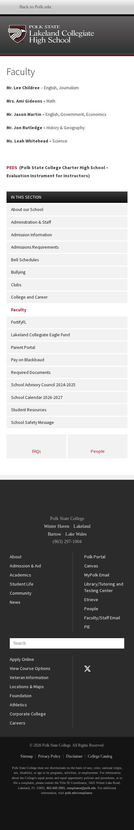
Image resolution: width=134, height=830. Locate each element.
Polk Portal (94, 557)
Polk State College (65, 498)
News (15, 602)
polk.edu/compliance (78, 793)
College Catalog (100, 756)
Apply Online (22, 659)
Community (21, 593)
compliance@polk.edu (81, 788)
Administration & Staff (31, 222)
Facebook (87, 659)
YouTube (87, 677)
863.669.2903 (56, 788)
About (15, 557)
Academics (20, 575)
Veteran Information (29, 677)
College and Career (29, 297)
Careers (17, 723)
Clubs (16, 285)
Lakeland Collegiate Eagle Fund (40, 335)
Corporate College (28, 714)
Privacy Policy (49, 756)
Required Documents (30, 372)
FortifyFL (18, 322)
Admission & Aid (25, 566)
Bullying (18, 272)
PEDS (12, 167)
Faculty (18, 310)
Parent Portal (23, 347)
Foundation (21, 696)
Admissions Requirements (35, 247)
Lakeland (82, 526)
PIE (87, 627)
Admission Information (31, 235)
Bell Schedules (25, 260)
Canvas (91, 566)
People (98, 451)
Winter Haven (56, 526)
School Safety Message (32, 422)
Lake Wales (76, 534)
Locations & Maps (27, 686)
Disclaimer (74, 756)
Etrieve (91, 599)
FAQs (36, 451)
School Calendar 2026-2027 (36, 397)
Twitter (87, 668)
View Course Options (30, 668)
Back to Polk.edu (35, 7)
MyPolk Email (96, 575)
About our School (27, 209)
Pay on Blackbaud (27, 360)
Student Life (22, 584)
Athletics (18, 705)
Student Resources (28, 410)
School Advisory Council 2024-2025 (43, 385)
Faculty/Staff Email (102, 618)
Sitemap (26, 756)
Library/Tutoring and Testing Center (103, 587)
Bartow (54, 534)
